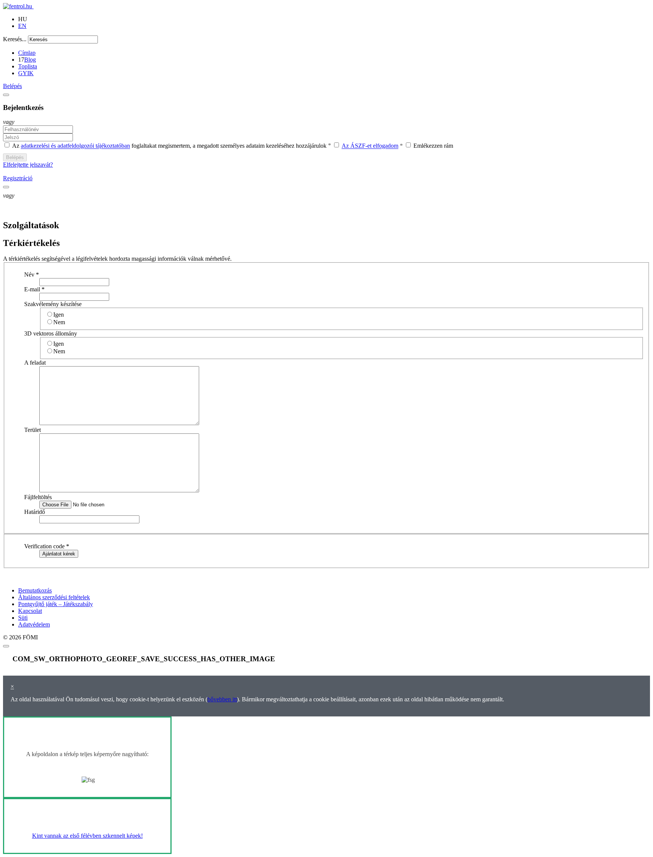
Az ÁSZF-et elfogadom (370, 146)
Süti (23, 617)
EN (22, 26)
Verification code (46, 546)
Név (31, 274)
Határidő (34, 512)
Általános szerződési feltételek (54, 597)
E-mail (34, 289)
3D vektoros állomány (50, 333)
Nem (59, 322)
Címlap (27, 53)
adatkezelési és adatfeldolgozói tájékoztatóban (75, 146)
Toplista (27, 66)
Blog (30, 59)
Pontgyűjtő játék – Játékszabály (55, 604)
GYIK (26, 73)
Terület (32, 430)
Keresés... (14, 39)
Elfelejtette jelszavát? (28, 164)
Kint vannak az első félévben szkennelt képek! (87, 835)
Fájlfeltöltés (38, 497)
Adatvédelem (34, 624)
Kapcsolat (30, 611)
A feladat (35, 362)
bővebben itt (222, 699)
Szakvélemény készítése (53, 304)
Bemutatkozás (35, 590)
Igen (58, 314)
